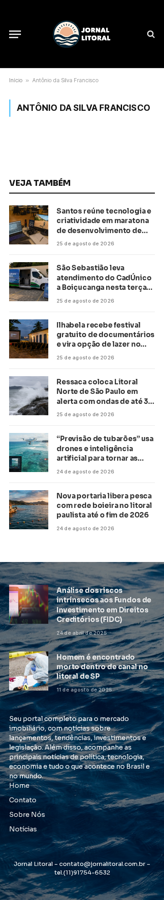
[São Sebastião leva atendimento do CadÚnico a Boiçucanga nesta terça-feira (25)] (28, 281)
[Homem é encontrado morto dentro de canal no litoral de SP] (28, 671)
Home (19, 785)
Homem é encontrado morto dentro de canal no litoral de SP (102, 667)
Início (15, 80)
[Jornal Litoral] (82, 34)
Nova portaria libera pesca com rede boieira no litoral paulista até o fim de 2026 (104, 506)
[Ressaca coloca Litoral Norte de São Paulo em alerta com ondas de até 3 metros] (28, 395)
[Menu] (15, 34)
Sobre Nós (27, 814)
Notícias (23, 829)
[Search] (150, 34)
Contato (22, 800)
